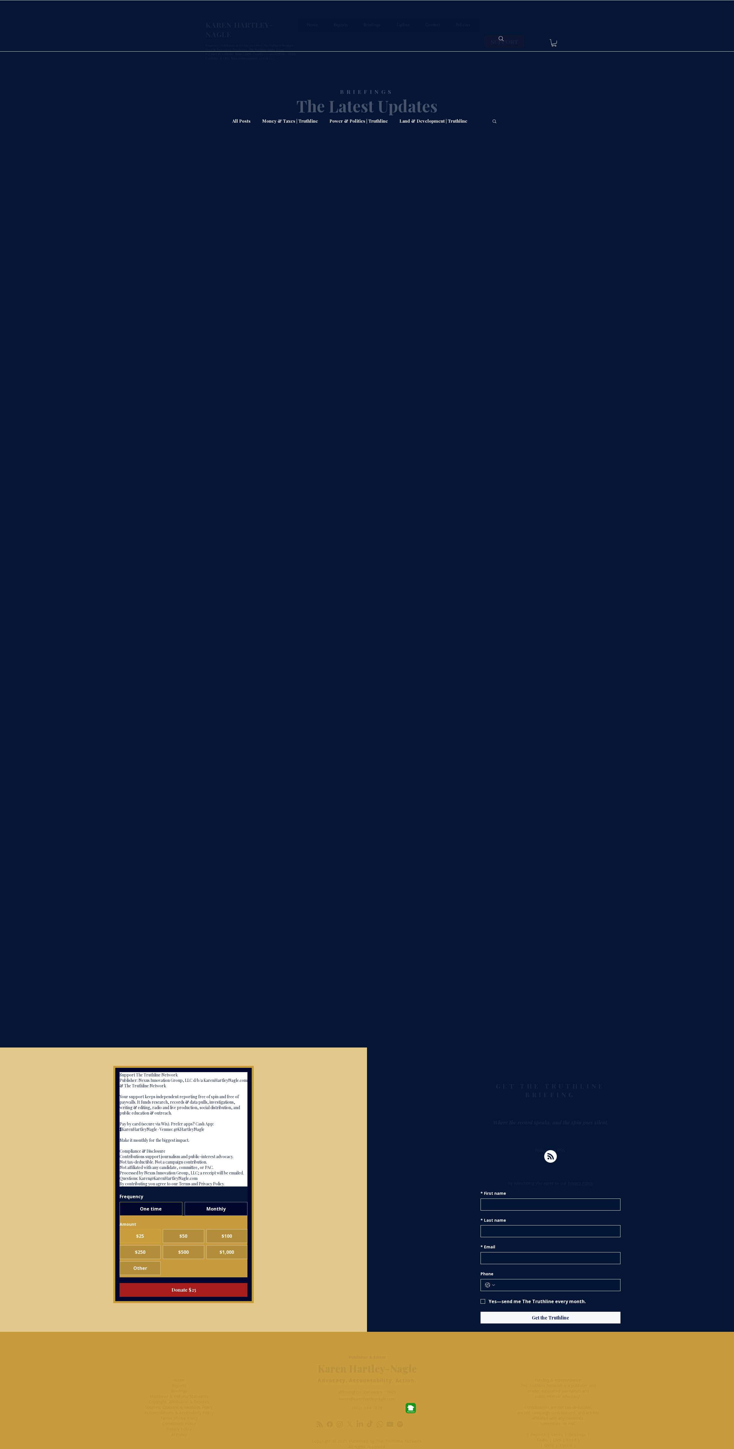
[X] (350, 1408)
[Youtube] (390, 1408)
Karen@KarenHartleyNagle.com (168, 1178)
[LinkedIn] (360, 1408)
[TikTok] (370, 1408)
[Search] (501, 39)
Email (488, 1247)
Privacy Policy (580, 1167)
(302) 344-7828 (367, 1392)
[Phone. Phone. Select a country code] (490, 1285)
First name (493, 1193)
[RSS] (320, 1408)
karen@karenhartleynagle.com (367, 1383)
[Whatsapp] (380, 1408)
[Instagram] (340, 1408)
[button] (554, 42)
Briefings (577, 1418)
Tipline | (567, 1429)
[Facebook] (330, 1408)
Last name (493, 1220)
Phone (487, 1273)
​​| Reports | (539, 1418)
